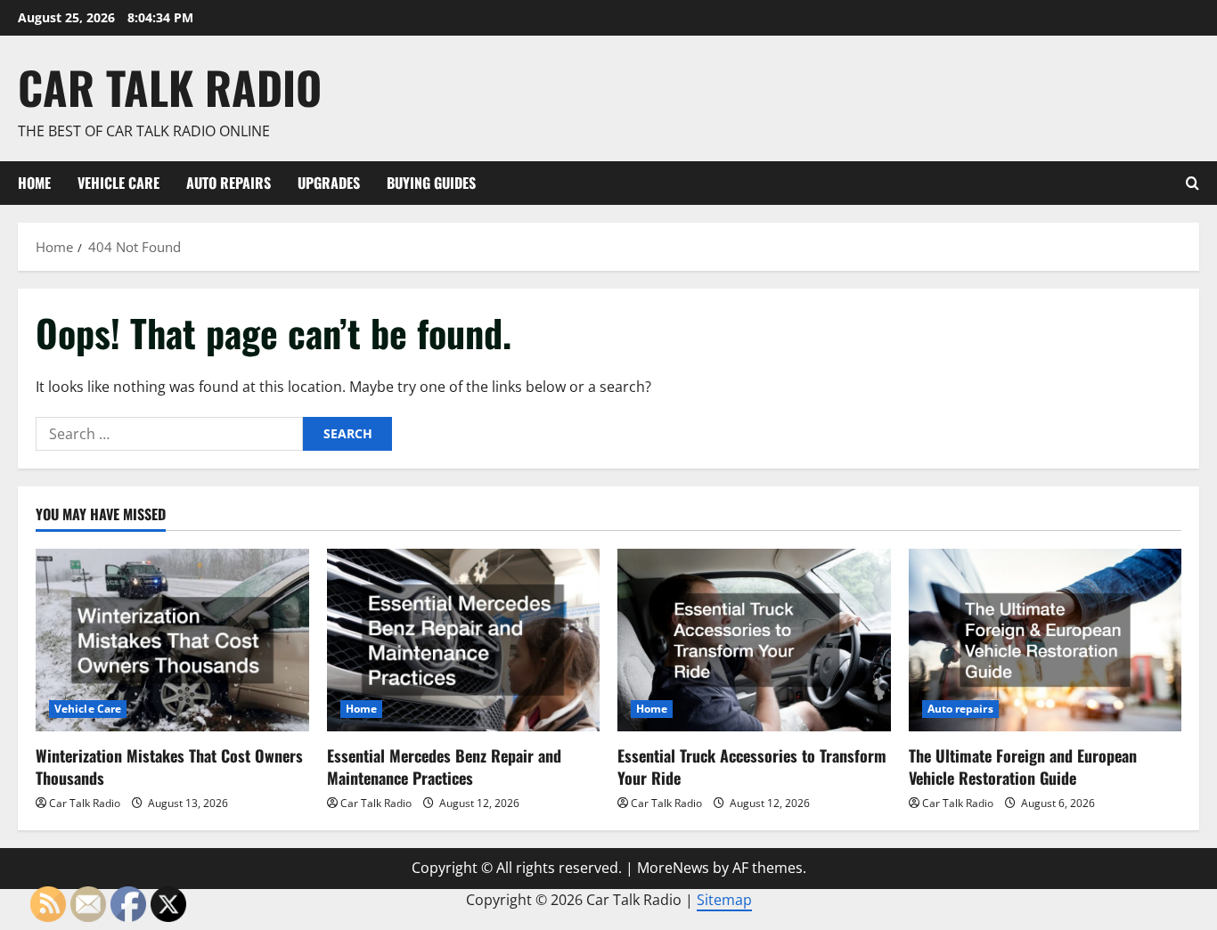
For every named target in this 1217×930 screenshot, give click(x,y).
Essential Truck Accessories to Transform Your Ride (751, 766)
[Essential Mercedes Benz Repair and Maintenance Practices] (463, 639)
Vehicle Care (118, 182)
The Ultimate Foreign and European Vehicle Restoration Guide (1023, 766)
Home (34, 182)
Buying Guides (431, 182)
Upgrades (329, 182)
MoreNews (673, 867)
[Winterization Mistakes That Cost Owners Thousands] (172, 639)
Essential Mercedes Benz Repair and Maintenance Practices (444, 766)
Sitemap (724, 900)
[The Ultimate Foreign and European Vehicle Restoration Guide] (1045, 639)
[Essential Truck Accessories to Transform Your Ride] (754, 639)
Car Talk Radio (170, 86)
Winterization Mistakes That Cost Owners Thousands (169, 766)
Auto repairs (228, 182)
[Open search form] (1192, 183)
